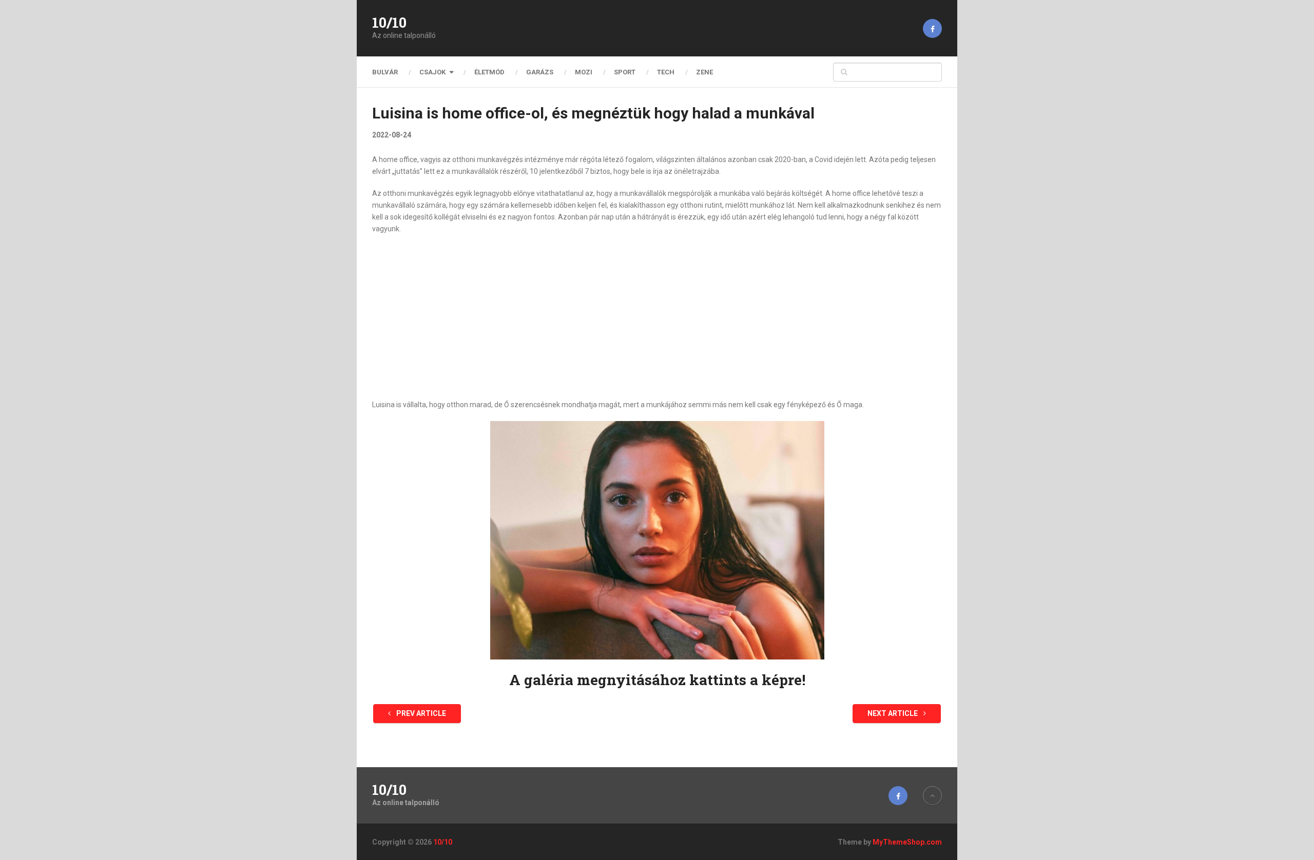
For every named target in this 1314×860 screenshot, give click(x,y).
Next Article (893, 713)
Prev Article (420, 713)
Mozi (583, 72)
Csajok (432, 72)
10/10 (389, 22)
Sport (624, 72)
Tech (665, 72)
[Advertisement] (657, 317)
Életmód (489, 72)
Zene (704, 72)
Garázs (539, 72)
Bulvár (385, 72)
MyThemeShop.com (907, 842)
